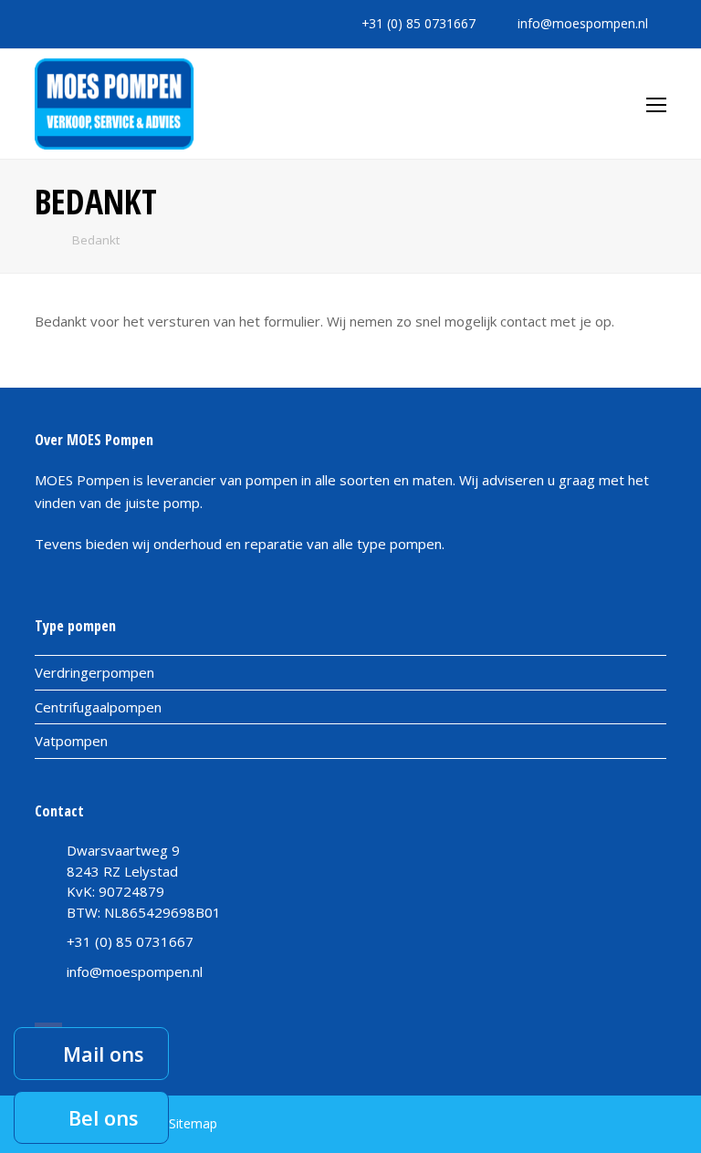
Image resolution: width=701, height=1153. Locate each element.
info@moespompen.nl (583, 23)
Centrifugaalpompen (98, 707)
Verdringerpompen (94, 672)
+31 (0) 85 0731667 (418, 23)
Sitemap (193, 1123)
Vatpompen (71, 741)
